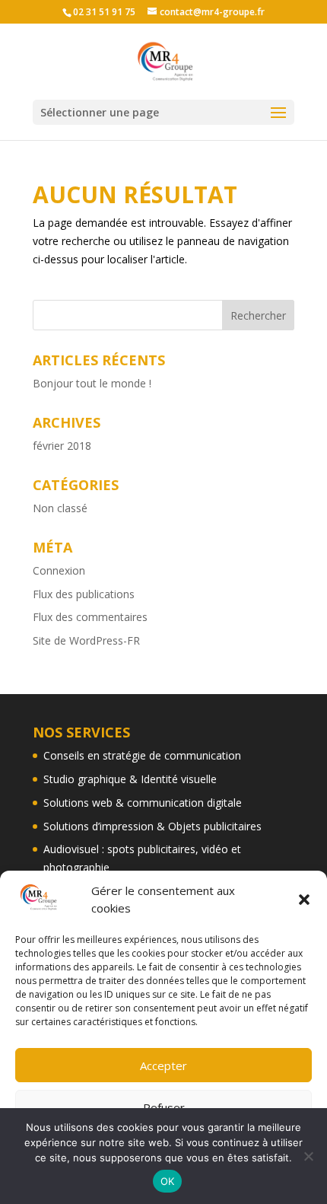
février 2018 (62, 445)
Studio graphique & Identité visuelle (130, 779)
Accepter (163, 1065)
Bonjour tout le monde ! (92, 383)
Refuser (164, 1107)
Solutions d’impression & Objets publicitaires (152, 826)
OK (167, 1181)
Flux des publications (84, 594)
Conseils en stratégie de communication (142, 755)
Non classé (60, 508)
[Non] (308, 1156)
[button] (304, 899)
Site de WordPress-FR (86, 640)
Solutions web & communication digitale (142, 802)
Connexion (59, 570)
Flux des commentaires (90, 617)
